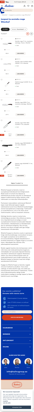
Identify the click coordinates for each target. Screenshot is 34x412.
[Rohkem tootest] (7, 84)
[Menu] (1, 5)
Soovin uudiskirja (17, 317)
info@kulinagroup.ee (17, 372)
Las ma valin (7, 402)
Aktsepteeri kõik (17, 407)
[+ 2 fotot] (7, 44)
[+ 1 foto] (7, 64)
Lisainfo (5, 401)
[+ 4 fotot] (7, 105)
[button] (17, 29)
